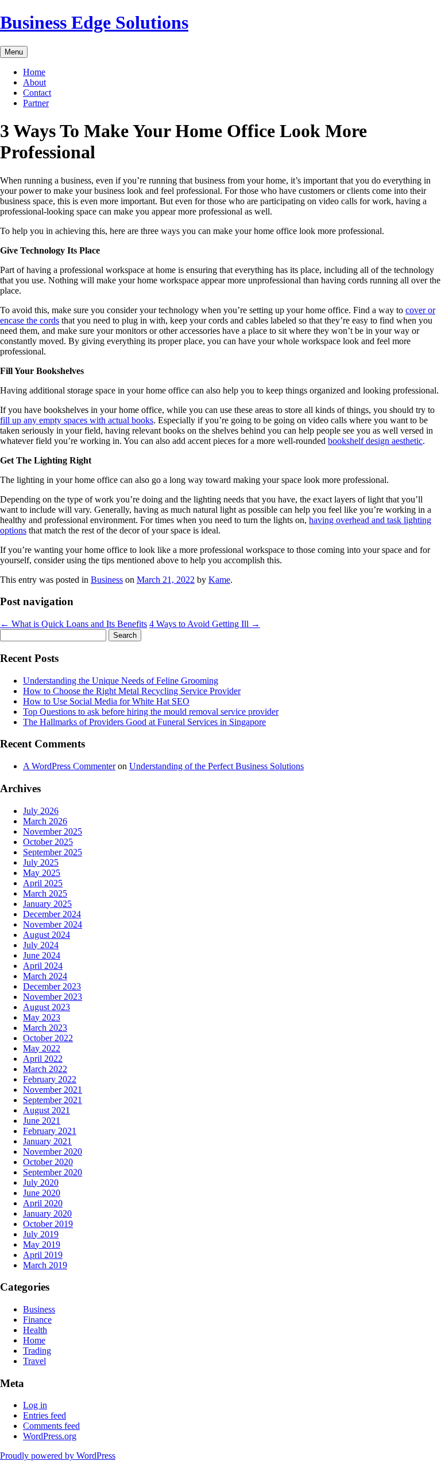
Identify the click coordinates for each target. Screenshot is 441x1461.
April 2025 (43, 883)
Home (34, 72)
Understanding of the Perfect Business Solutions (216, 766)
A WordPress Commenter (69, 766)
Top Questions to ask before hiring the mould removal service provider (150, 711)
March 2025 (45, 893)
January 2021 (47, 1141)
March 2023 (45, 1028)
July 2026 (41, 811)
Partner (36, 103)
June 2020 (41, 1193)
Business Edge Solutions (94, 22)
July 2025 (41, 862)
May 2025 (41, 873)
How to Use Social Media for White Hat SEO (106, 701)
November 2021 (52, 1089)
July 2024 (41, 945)
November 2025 (52, 831)
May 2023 (41, 1017)
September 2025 (52, 852)
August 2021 (46, 1110)
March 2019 (45, 1265)
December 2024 (52, 914)
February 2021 (49, 1131)
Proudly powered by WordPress (57, 1455)
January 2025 (47, 904)
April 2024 (43, 966)
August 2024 (46, 935)
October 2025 (48, 842)
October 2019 (48, 1224)
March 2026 (45, 821)
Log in (35, 1405)
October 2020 (48, 1162)
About (34, 82)
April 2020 (43, 1203)
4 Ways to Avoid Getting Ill (204, 624)
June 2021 (41, 1120)
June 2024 (41, 955)
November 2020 (52, 1151)
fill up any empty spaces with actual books (76, 420)
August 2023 (46, 1007)
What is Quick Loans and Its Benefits (73, 624)
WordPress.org (49, 1436)
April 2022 (43, 1058)
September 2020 (52, 1172)
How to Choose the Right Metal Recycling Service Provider (132, 691)
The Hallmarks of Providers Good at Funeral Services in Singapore (144, 722)
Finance (37, 1319)
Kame (219, 580)
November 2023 (52, 997)
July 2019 (41, 1234)
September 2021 (52, 1100)
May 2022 (41, 1048)
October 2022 (48, 1038)
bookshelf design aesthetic (375, 441)
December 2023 (52, 986)
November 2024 (52, 924)
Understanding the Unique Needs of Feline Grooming (120, 680)
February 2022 (49, 1079)
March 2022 (45, 1069)
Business (107, 580)
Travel (34, 1361)
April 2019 (43, 1255)
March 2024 (45, 976)
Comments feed (51, 1426)
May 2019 (41, 1244)
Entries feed (44, 1415)
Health (35, 1330)
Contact (37, 93)
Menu (14, 52)
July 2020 (41, 1182)
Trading (37, 1350)
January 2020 (47, 1213)
